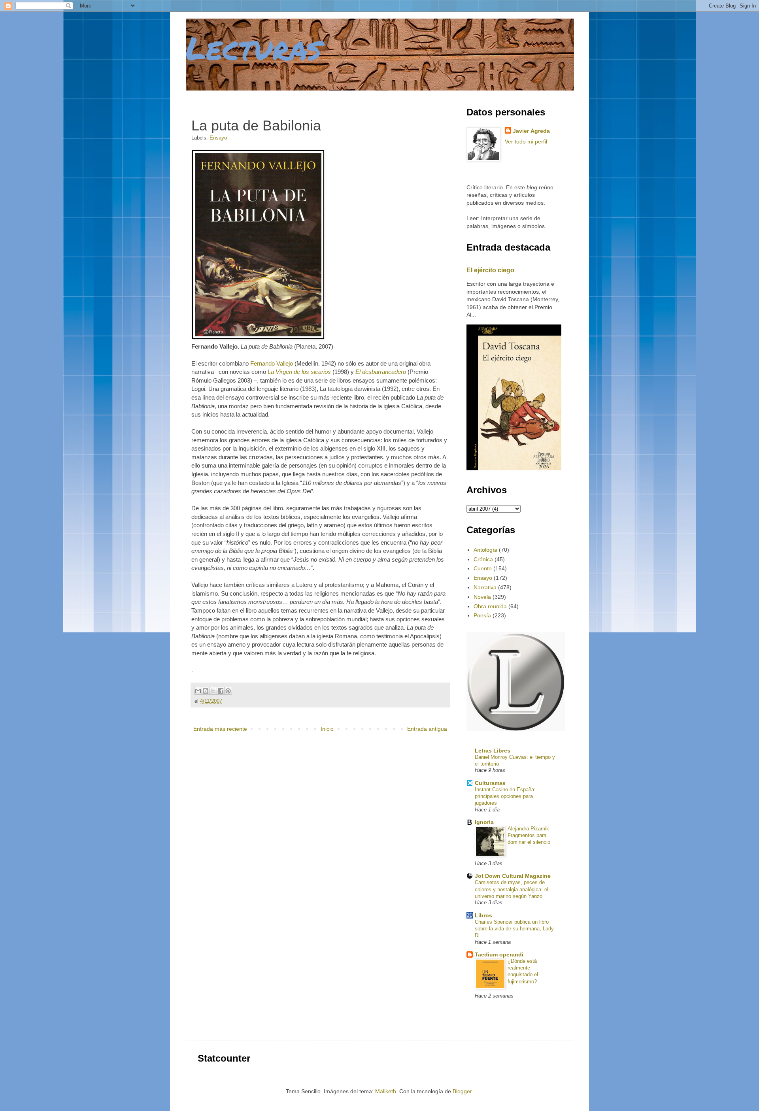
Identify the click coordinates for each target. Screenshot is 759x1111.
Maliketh (385, 1091)
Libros (483, 915)
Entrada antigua (427, 729)
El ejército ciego (490, 270)
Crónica (483, 559)
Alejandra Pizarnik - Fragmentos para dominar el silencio (530, 835)
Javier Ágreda (531, 131)
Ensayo (218, 138)
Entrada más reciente (220, 729)
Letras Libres (492, 750)
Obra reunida (490, 606)
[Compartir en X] (213, 691)
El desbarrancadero (380, 371)
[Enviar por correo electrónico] (198, 691)
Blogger (462, 1091)
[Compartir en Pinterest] (228, 691)
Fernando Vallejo (271, 363)
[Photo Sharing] (258, 337)
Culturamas (490, 783)
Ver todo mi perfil (526, 141)
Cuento (483, 568)
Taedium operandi (499, 954)
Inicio (327, 729)
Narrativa (485, 587)
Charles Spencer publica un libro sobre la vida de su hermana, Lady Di (514, 929)
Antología (485, 550)
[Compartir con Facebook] (221, 691)
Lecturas (253, 47)
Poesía (482, 615)
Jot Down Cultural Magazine (513, 876)
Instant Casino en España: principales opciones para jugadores (505, 796)
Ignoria (484, 822)
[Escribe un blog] (206, 691)
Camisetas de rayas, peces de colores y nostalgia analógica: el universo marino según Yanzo (511, 889)
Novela (482, 597)
